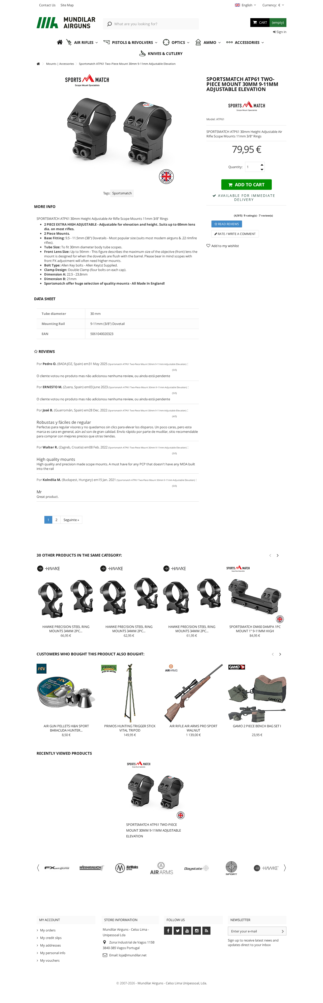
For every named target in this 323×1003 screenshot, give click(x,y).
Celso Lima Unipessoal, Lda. (186, 983)
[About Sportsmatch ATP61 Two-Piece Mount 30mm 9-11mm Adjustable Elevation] (155, 790)
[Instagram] (197, 931)
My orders (48, 930)
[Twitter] (178, 931)
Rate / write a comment (236, 234)
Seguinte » (71, 520)
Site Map (67, 5)
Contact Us (47, 5)
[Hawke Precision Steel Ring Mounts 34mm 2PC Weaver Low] (192, 594)
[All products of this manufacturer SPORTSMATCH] (246, 106)
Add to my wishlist (225, 246)
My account (49, 920)
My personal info (52, 953)
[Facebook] (168, 931)
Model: (211, 119)
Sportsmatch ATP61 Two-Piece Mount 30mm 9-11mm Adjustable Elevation (153, 830)
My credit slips (51, 937)
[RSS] (206, 931)
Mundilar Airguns (150, 983)
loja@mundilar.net (133, 955)
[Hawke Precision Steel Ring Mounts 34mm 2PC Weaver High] (66, 594)
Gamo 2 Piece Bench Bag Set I (257, 726)
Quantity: (235, 167)
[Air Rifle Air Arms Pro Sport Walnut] (193, 693)
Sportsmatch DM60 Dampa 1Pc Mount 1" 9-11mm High (255, 628)
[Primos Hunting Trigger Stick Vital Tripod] (129, 693)
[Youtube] (187, 931)
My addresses (50, 945)
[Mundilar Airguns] (66, 23)
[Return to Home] (38, 64)
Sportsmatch (122, 193)
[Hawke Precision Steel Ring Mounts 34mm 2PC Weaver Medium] (129, 594)
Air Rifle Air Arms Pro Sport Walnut (193, 728)
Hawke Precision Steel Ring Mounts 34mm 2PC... (65, 628)
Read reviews (228, 224)
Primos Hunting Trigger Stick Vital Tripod (129, 728)
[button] (82, 42)
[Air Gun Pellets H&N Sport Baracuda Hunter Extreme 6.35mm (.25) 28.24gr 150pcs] (66, 693)
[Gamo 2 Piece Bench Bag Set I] (257, 693)
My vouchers (50, 960)
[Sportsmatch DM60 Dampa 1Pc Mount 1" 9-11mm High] (255, 594)
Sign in (281, 31)
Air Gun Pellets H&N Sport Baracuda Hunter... (66, 728)
